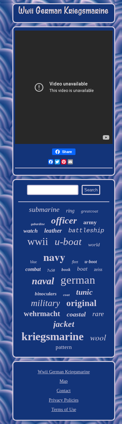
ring (70, 210)
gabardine (38, 224)
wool (98, 337)
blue (33, 262)
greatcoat (89, 211)
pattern (64, 347)
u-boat (68, 241)
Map (64, 381)
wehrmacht (42, 314)
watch (30, 230)
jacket (63, 324)
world (94, 244)
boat (82, 269)
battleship (86, 230)
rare (98, 314)
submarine (44, 209)
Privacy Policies (63, 400)
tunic (84, 292)
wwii (37, 241)
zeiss (98, 269)
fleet (75, 262)
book (66, 269)
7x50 (51, 270)
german (78, 280)
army (90, 222)
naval (43, 281)
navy (54, 256)
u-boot (91, 261)
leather (53, 230)
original (81, 303)
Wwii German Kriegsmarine (64, 371)
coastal (76, 314)
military (45, 303)
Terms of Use (63, 409)
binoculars (46, 293)
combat (33, 269)
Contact (64, 390)
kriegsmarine (52, 336)
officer (64, 220)
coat (66, 295)
